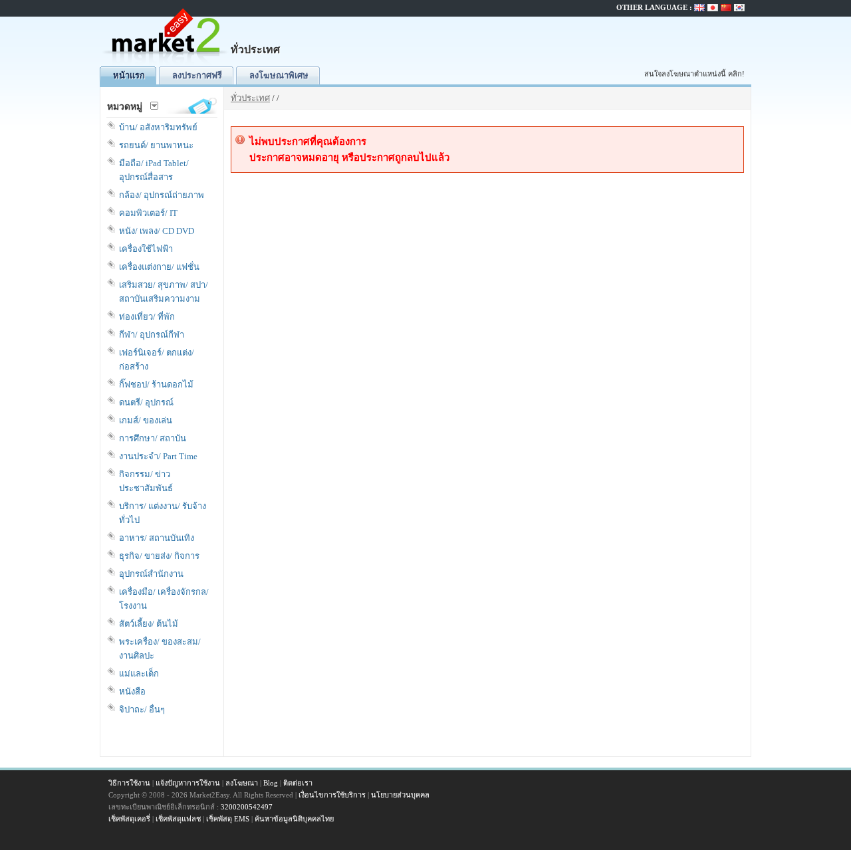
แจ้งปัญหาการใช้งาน (188, 783)
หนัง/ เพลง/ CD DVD (156, 231)
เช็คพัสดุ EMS (227, 819)
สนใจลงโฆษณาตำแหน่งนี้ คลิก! (694, 74)
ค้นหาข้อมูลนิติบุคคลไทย (294, 819)
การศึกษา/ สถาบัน (152, 438)
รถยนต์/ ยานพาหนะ (156, 145)
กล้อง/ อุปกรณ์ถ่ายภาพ (161, 195)
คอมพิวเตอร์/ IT (148, 213)
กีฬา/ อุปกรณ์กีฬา (151, 335)
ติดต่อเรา (297, 783)
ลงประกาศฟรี (197, 75)
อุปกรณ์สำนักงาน (151, 574)
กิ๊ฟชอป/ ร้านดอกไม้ (156, 384)
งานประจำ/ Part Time (158, 456)
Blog (270, 783)
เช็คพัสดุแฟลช (178, 819)
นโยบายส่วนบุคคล (400, 795)
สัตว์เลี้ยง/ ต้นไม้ (148, 624)
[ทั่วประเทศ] (166, 63)
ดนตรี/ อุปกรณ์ (146, 402)
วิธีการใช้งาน (129, 783)
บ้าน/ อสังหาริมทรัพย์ (158, 127)
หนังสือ (132, 691)
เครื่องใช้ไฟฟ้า (146, 249)
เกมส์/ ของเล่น (145, 420)
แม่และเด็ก (139, 674)
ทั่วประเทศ (250, 98)
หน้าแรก (129, 75)
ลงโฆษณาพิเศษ (278, 75)
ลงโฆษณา (241, 783)
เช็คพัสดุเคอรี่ (129, 819)
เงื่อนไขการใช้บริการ (332, 795)
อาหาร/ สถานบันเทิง (156, 538)
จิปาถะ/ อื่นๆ (142, 709)
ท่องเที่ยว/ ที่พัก (147, 317)
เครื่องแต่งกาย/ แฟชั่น (159, 267)
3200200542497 (247, 807)
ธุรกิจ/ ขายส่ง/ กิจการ (159, 556)
